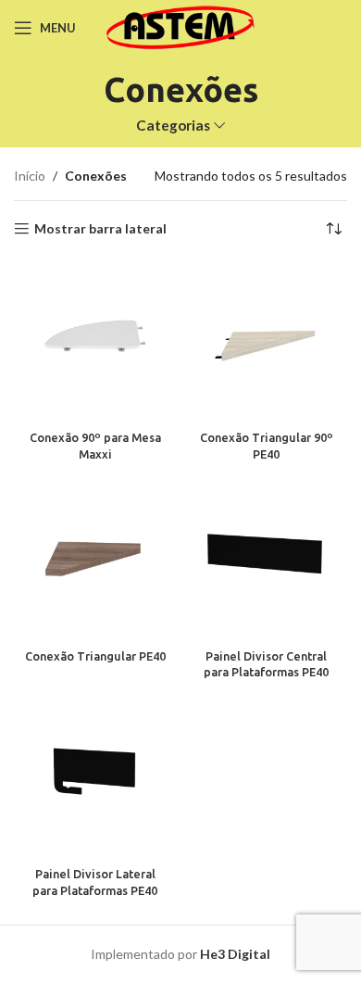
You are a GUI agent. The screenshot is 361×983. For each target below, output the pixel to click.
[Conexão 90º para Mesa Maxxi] (95, 342)
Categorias (173, 125)
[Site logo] (180, 26)
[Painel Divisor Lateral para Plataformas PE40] (95, 778)
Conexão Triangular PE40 (95, 655)
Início (29, 175)
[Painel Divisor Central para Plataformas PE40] (266, 560)
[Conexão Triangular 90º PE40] (266, 342)
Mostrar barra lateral (100, 228)
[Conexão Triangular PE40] (95, 560)
